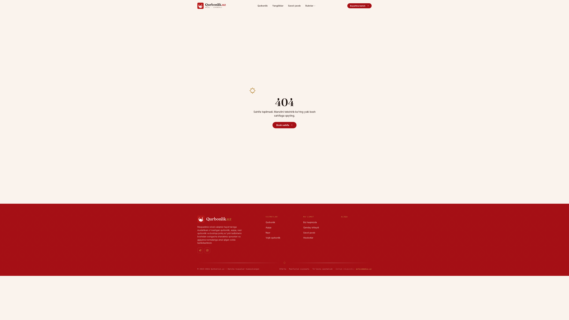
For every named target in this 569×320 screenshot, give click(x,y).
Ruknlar (309, 5)
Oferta (282, 269)
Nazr (268, 232)
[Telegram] (200, 250)
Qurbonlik (263, 5)
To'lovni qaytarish (322, 269)
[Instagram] (207, 250)
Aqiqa (268, 227)
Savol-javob (294, 5)
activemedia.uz (364, 269)
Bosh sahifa (282, 125)
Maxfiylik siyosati (299, 269)
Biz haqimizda (310, 222)
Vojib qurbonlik (273, 237)
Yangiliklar (277, 5)
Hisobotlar (308, 237)
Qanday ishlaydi (311, 227)
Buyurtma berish (357, 6)
